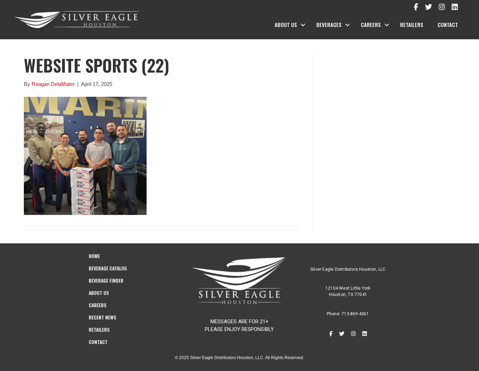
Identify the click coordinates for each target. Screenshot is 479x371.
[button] (303, 25)
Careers (371, 24)
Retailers (411, 24)
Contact (448, 24)
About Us (286, 24)
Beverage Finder (106, 280)
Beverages (329, 24)
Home (94, 255)
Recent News (102, 317)
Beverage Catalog (108, 268)
